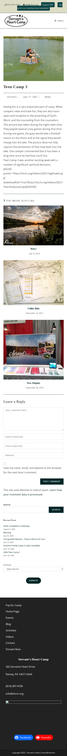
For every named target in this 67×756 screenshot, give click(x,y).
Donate (33, 580)
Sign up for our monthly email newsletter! (39, 6)
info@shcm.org (31, 4)
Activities (11, 630)
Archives (7, 564)
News (48, 96)
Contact (10, 643)
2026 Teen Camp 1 (11, 552)
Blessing (7, 532)
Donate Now (13, 649)
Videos (10, 636)
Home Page (12, 611)
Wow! (33, 248)
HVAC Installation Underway (16, 526)
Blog (8, 624)
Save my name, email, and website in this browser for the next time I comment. (32, 470)
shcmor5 (12, 96)
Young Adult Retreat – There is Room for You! (24, 539)
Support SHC (47, 4)
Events (10, 617)
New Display (33, 383)
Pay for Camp (14, 605)
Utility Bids (33, 308)
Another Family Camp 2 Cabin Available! (21, 545)
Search (6, 504)
